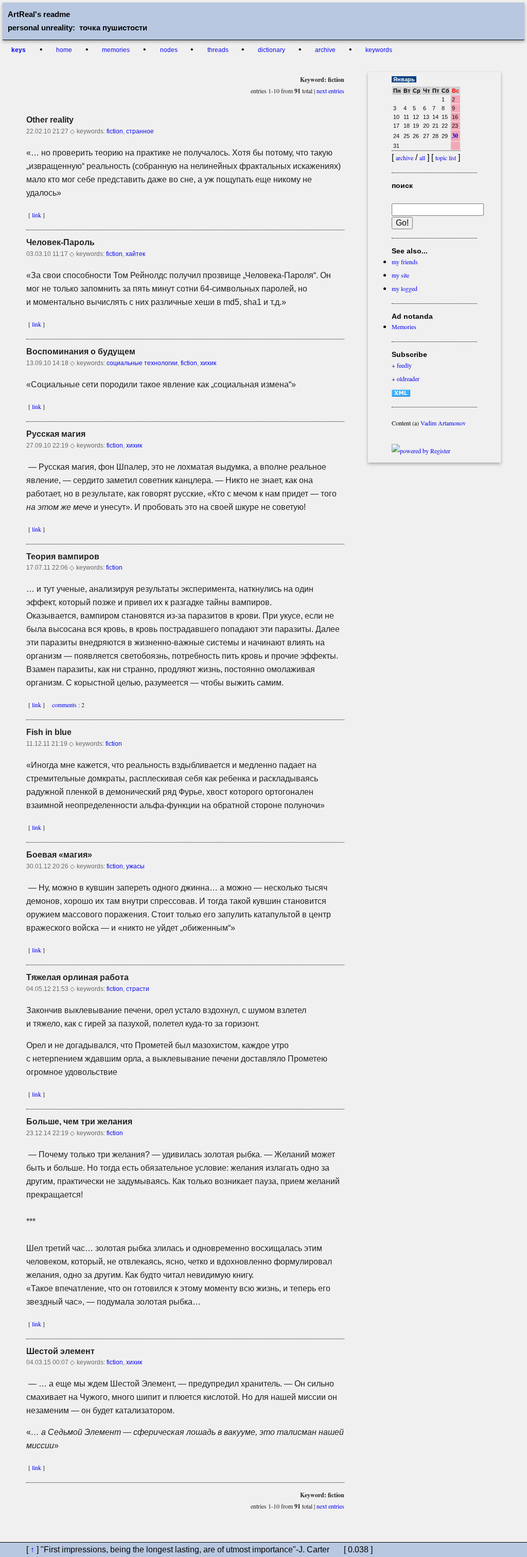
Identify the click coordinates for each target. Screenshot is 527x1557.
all (422, 157)
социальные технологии (142, 363)
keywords (378, 50)
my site (400, 275)
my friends (405, 262)
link (36, 215)
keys (18, 50)
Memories (404, 326)
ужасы (135, 866)
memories (116, 50)
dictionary (272, 50)
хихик (208, 363)
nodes (169, 50)
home (65, 50)
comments (62, 704)
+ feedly (402, 365)
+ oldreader (405, 378)
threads (218, 50)
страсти (137, 989)
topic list (445, 157)
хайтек (135, 254)
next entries (330, 91)
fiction (115, 131)
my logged (404, 288)
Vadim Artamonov (443, 423)
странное (140, 131)
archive (326, 50)
